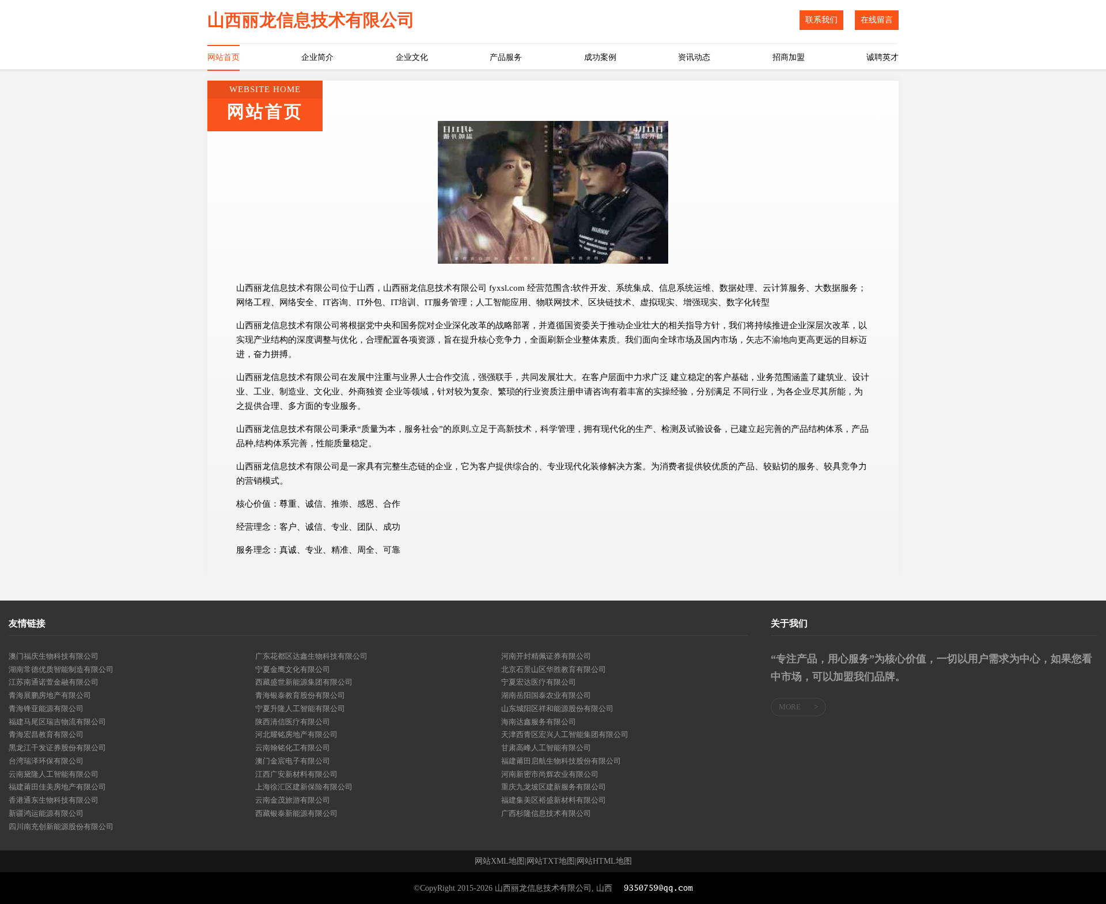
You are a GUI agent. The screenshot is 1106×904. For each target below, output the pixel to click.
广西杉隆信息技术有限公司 (546, 813)
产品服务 (506, 57)
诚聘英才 (882, 57)
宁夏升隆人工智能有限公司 (300, 708)
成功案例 (600, 57)
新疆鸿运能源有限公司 (46, 813)
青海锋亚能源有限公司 (46, 708)
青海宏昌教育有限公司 (46, 734)
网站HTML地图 (604, 861)
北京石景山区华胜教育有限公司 (553, 669)
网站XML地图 (500, 861)
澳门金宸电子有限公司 (292, 761)
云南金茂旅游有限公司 (292, 800)
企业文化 (412, 57)
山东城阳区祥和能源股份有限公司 (557, 708)
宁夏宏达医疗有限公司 (538, 682)
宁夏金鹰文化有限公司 (292, 669)
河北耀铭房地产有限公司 (296, 734)
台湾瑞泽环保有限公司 (46, 761)
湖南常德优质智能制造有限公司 (61, 669)
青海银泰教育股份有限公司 (300, 695)
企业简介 (317, 57)
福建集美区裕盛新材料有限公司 (553, 800)
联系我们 (821, 20)
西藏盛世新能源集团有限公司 (304, 682)
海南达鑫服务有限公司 (538, 721)
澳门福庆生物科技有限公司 (54, 656)
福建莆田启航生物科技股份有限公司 (561, 761)
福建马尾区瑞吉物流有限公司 (57, 721)
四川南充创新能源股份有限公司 (61, 826)
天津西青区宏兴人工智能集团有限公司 (564, 734)
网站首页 (223, 57)
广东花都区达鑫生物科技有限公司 (311, 656)
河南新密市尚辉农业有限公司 (550, 774)
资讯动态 (694, 57)
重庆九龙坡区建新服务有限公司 (553, 787)
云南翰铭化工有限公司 (292, 747)
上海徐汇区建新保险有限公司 (304, 787)
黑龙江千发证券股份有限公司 (57, 747)
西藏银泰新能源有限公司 (296, 813)
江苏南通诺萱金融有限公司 (54, 682)
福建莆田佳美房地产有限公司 (57, 787)
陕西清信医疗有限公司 (292, 721)
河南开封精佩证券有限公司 (546, 656)
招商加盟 (788, 57)
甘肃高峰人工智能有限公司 (546, 747)
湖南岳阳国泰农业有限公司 (546, 695)
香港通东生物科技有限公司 (54, 800)
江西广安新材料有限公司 (296, 774)
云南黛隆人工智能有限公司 (54, 774)
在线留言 (877, 20)
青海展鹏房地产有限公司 (50, 695)
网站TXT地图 (551, 861)
